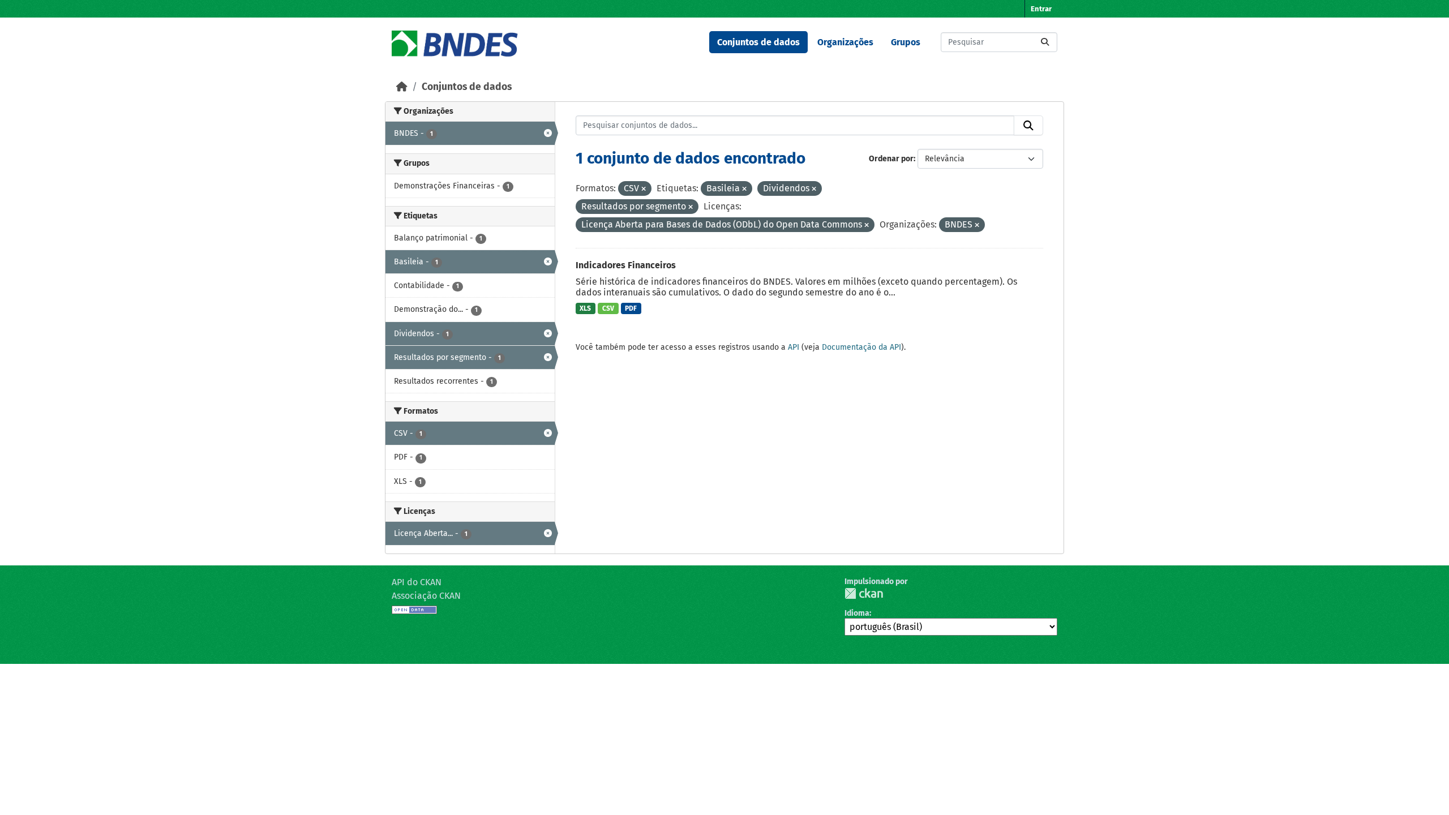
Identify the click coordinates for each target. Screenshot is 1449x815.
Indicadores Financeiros (626, 265)
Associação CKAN (426, 595)
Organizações (845, 42)
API (793, 347)
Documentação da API (861, 347)
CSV (608, 308)
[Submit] (1045, 42)
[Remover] (643, 189)
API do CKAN (416, 582)
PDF (631, 308)
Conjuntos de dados (758, 42)
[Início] (402, 87)
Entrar (1041, 9)
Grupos (905, 42)
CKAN (863, 593)
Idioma (856, 613)
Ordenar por (891, 159)
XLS (585, 308)
